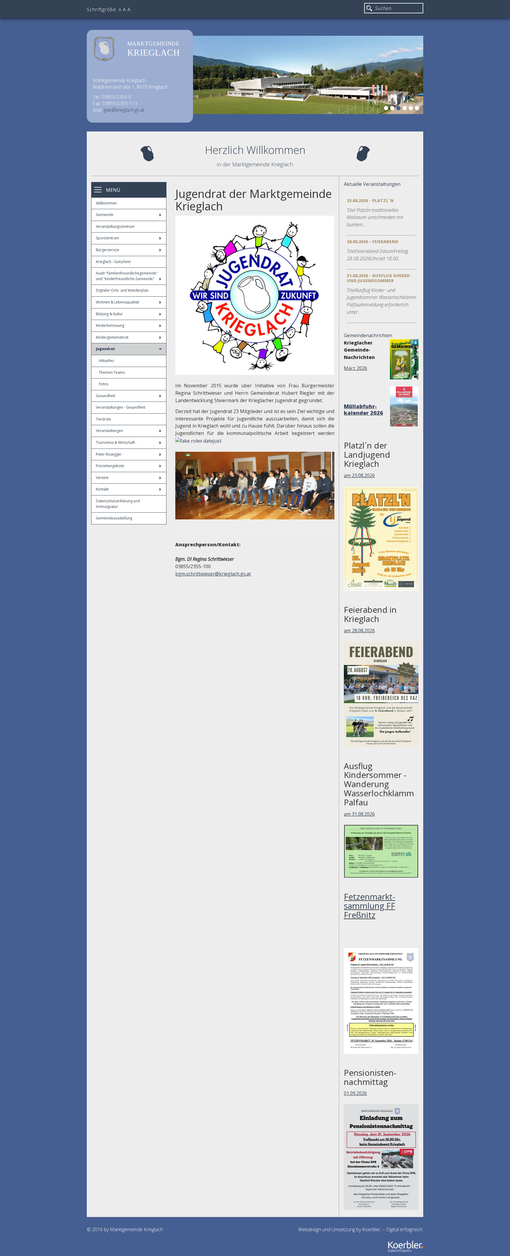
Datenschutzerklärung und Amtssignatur (118, 503)
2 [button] (393, 109)
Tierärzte (103, 419)
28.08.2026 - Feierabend (372, 241)
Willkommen (106, 203)
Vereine (102, 477)
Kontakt (102, 489)
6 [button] (418, 109)
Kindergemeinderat (112, 337)
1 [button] (387, 109)
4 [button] (405, 109)
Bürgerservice (107, 249)
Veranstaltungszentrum (115, 226)
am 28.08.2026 (359, 630)
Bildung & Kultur (109, 313)
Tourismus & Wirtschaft (115, 442)
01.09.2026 (355, 1093)
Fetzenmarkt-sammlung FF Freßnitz (369, 905)
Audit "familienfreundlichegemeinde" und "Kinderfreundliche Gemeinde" (127, 276)
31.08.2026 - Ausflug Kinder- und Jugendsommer (379, 278)
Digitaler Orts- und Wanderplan (122, 290)
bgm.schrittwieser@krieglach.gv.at (213, 574)
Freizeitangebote (110, 465)
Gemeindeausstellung (114, 518)
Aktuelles (106, 360)
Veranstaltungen (109, 430)
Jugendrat (105, 348)
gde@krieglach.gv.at (124, 110)
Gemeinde (104, 214)
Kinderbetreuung (110, 325)
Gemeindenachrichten (368, 335)
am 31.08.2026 (359, 814)
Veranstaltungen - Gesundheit (120, 407)
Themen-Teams (112, 372)
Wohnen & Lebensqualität (117, 302)
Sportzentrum (107, 238)
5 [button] (412, 109)
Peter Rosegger (109, 454)
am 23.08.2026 (359, 475)
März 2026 (355, 368)
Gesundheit (105, 395)
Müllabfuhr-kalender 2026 (363, 409)
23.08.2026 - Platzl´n (370, 200)
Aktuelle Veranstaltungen (372, 184)
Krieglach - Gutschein (113, 261)
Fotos (103, 383)
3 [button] (399, 109)
